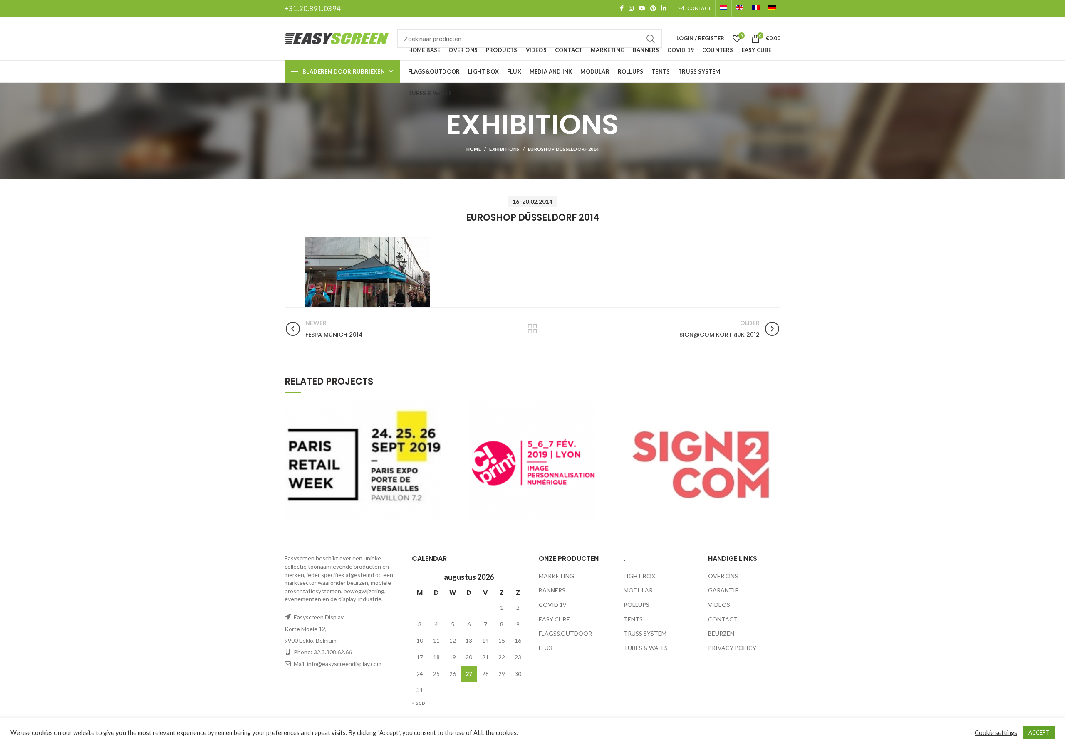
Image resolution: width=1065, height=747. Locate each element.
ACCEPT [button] (1039, 732)
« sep (418, 702)
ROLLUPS (636, 604)
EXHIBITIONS (504, 149)
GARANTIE (723, 590)
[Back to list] (532, 329)
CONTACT (723, 619)
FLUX (545, 647)
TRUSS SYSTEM (645, 633)
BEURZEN (721, 633)
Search (650, 38)
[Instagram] (631, 8)
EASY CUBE (554, 619)
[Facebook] (621, 8)
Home (473, 149)
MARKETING (556, 575)
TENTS (633, 619)
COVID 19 (552, 604)
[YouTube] (642, 8)
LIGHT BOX (639, 575)
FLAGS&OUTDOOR (565, 633)
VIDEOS (719, 604)
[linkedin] (664, 8)
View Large (435, 407)
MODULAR (638, 590)
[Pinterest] (653, 8)
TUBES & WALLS (646, 647)
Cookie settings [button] (996, 732)
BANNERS (552, 590)
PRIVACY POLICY (732, 647)
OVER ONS (723, 575)
